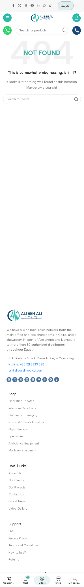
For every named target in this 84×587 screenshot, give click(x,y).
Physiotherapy (18, 429)
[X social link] (20, 6)
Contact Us (16, 494)
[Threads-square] (32, 379)
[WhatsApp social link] (44, 6)
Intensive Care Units (22, 408)
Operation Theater (21, 401)
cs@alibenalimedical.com (26, 370)
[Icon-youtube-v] (38, 379)
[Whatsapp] (44, 379)
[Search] (64, 30)
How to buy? (17, 552)
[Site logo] (42, 17)
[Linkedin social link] (38, 6)
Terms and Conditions (24, 545)
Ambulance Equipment (24, 443)
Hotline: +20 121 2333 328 (26, 364)
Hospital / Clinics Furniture (26, 422)
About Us (15, 473)
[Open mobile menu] (7, 18)
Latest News (17, 501)
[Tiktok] (56, 379)
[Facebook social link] (13, 6)
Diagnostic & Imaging (23, 415)
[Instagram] (20, 379)
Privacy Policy (18, 538)
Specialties (16, 436)
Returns (14, 559)
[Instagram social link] (26, 6)
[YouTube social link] (32, 6)
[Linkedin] (26, 379)
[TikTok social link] (50, 6)
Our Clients (16, 480)
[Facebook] (8, 379)
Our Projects (17, 487)
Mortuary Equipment (22, 450)
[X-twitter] (14, 379)
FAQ (11, 531)
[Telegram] (50, 379)
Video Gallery (18, 508)
